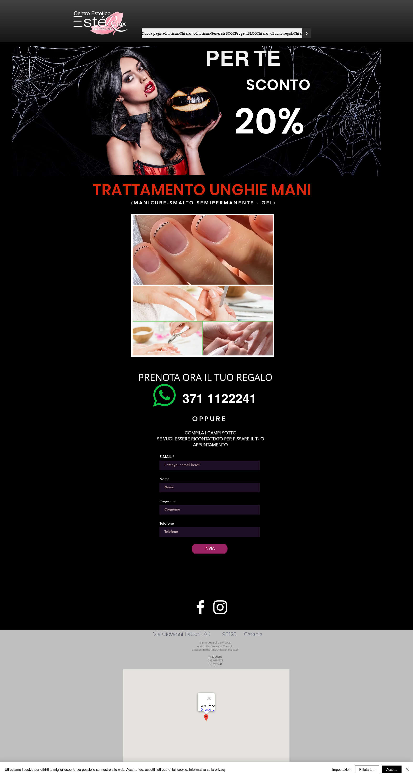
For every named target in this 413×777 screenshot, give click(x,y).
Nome (164, 479)
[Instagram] (220, 607)
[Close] (407, 769)
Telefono (166, 523)
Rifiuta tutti (367, 769)
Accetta (391, 769)
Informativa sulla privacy (207, 769)
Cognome (167, 501)
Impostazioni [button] (341, 769)
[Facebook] (200, 607)
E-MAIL (165, 456)
